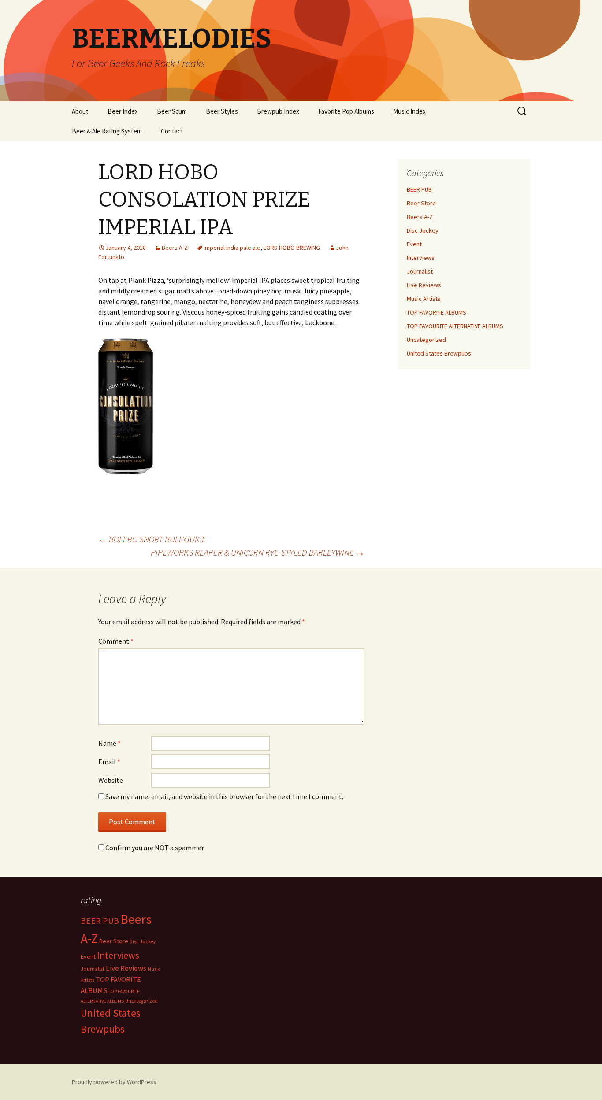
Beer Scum (172, 111)
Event (414, 244)
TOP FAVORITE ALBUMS (436, 312)
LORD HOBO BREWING (292, 248)
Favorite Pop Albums (346, 111)
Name (109, 743)
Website (110, 780)
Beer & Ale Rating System (107, 131)
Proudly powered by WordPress (114, 1082)
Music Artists (424, 299)
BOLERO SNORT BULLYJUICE (152, 538)
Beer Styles (222, 111)
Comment (116, 641)
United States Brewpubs (439, 353)
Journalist (420, 271)
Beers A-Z (175, 248)
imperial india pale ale (232, 248)
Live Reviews (424, 285)
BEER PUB (419, 189)
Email (109, 761)
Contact (172, 131)
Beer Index (123, 111)
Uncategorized (426, 340)
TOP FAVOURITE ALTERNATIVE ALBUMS (455, 326)
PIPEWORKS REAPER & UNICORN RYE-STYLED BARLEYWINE (257, 552)
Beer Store (421, 203)
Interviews (421, 258)
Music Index (409, 111)
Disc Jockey (422, 230)
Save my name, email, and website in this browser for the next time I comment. (224, 796)
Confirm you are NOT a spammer (154, 847)
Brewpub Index (278, 111)
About (80, 111)
